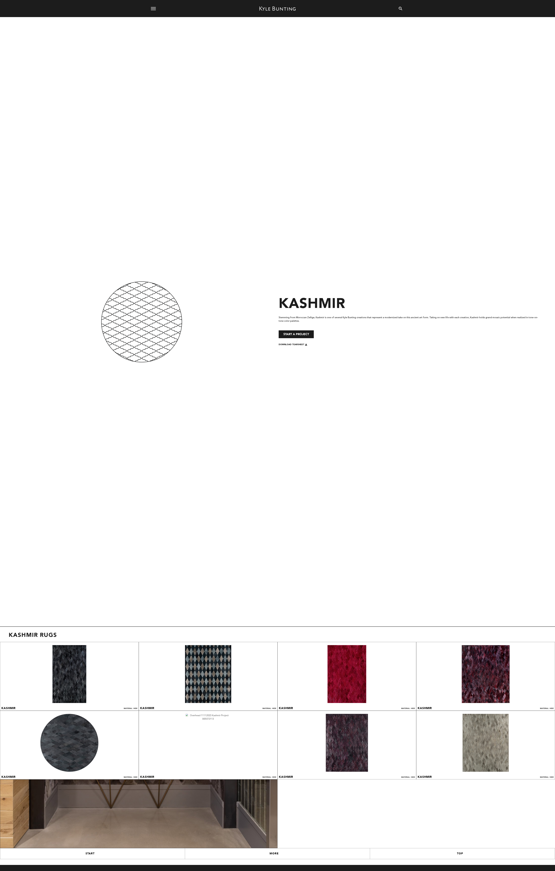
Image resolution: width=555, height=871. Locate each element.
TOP (460, 853)
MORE (274, 853)
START (90, 853)
